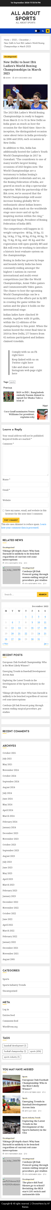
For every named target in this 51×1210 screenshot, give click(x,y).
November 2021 (11, 953)
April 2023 (8, 879)
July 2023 (7, 861)
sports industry (12, 1056)
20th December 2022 (23, 78)
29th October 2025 (33, 1092)
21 (19, 633)
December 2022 (10, 902)
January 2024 (9, 827)
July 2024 (7, 793)
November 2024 (11, 770)
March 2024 (8, 816)
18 (45, 627)
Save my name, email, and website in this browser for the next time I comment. (25, 512)
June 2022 (7, 919)
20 (12, 633)
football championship (15, 1051)
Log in (6, 1009)
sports (12, 382)
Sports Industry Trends (14, 985)
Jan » (46, 643)
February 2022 (10, 936)
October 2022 (9, 913)
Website (7, 500)
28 (19, 639)
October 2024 (9, 775)
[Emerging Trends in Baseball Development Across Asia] (11, 1104)
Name (6, 479)
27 (12, 639)
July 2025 (7, 758)
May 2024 (7, 804)
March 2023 (8, 884)
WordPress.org (10, 1026)
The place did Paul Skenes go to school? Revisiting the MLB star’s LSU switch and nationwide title (34, 1188)
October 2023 (9, 844)
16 (32, 627)
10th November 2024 (13, 563)
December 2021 (10, 947)
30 (32, 639)
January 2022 (9, 942)
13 (12, 627)
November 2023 (11, 838)
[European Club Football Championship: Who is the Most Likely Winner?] (11, 1084)
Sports (6, 979)
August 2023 (9, 856)
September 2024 (11, 781)
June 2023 (7, 867)
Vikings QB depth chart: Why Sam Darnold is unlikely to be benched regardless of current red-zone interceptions (21, 555)
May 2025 (7, 764)
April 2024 (8, 810)
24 (39, 633)
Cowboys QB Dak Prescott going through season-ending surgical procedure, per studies (35, 576)
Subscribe (48, 31)
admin (8, 78)
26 (6, 639)
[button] (42, 31)
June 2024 (7, 798)
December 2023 (10, 833)
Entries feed (9, 1015)
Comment (8, 443)
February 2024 (10, 821)
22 (26, 633)
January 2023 (9, 896)
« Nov (5, 643)
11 (45, 622)
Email (6, 489)
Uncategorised (10, 57)
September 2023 (11, 850)
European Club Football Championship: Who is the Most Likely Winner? (25, 664)
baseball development (15, 1045)
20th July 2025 (30, 1111)
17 (39, 627)
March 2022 (8, 930)
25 (45, 633)
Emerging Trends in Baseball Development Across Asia (34, 1104)
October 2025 (9, 753)
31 (39, 639)
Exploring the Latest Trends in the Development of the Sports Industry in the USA (24, 684)
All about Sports (25, 15)
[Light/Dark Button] (37, 31)
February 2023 (10, 890)
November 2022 (11, 907)
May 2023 (7, 873)
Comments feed (10, 1020)
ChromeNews (38, 1203)
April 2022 (8, 924)
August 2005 (9, 959)
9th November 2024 (33, 584)
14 (19, 627)
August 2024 (9, 787)
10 (39, 622)
